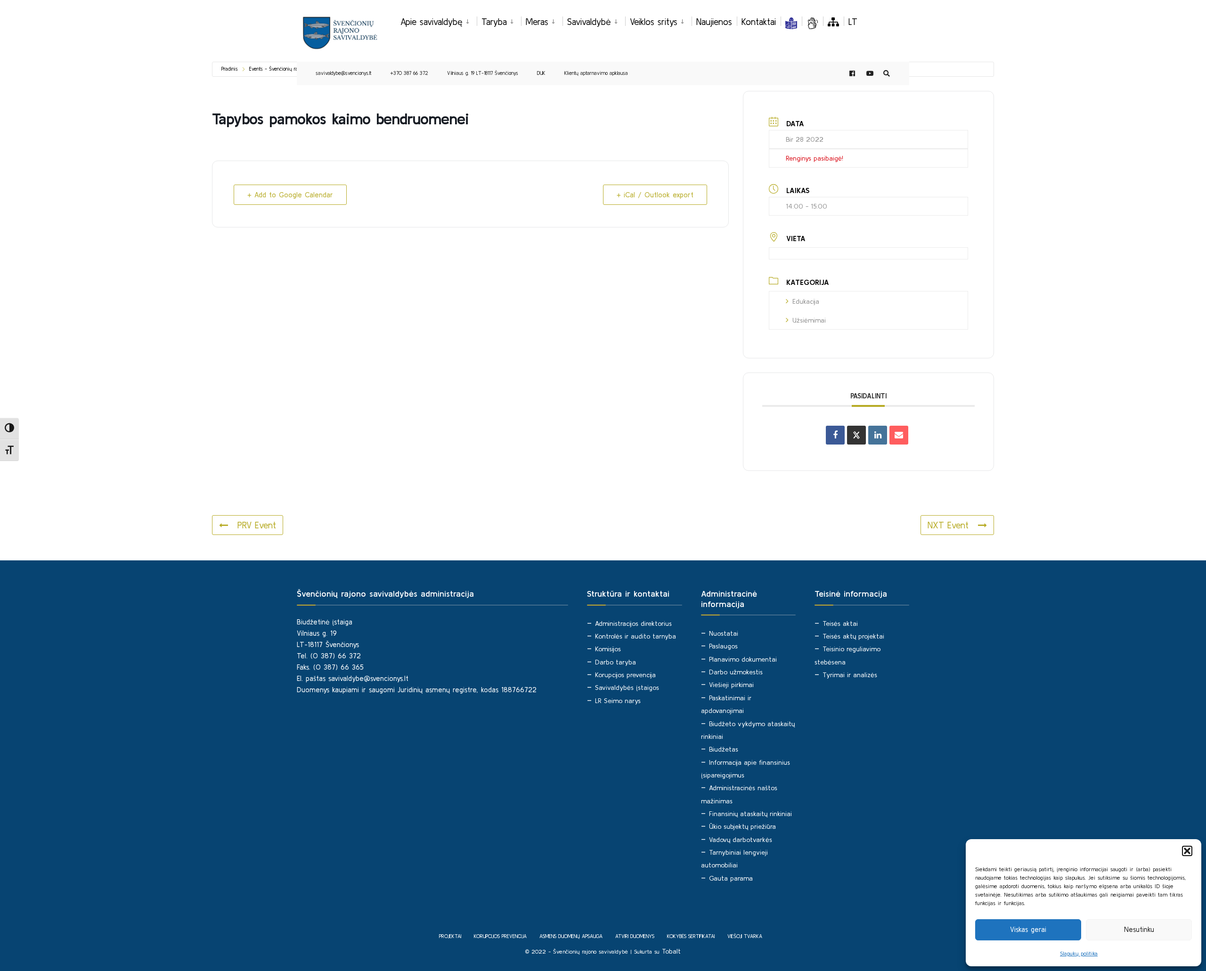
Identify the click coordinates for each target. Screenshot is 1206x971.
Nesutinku (1139, 929)
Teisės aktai (840, 623)
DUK (541, 73)
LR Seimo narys (618, 700)
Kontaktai (759, 21)
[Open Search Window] (886, 73)
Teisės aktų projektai (853, 636)
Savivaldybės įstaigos (627, 687)
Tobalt (671, 951)
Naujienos (714, 21)
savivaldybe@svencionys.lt (343, 73)
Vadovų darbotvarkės (740, 839)
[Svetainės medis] (833, 21)
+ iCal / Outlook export (655, 195)
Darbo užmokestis (736, 672)
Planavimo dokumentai (743, 659)
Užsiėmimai (809, 320)
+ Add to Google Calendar (290, 195)
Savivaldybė (589, 21)
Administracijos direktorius (633, 623)
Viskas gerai (1028, 929)
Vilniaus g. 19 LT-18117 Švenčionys (482, 73)
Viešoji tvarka (744, 936)
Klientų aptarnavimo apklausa (596, 73)
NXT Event (948, 525)
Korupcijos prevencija (625, 675)
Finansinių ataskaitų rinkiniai (750, 813)
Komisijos (608, 649)
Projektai (450, 936)
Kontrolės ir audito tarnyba (635, 636)
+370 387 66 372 (409, 73)
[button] (1187, 851)
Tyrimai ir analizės (850, 675)
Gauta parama (731, 878)
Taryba (494, 21)
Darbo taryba (615, 662)
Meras (537, 21)
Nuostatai (723, 633)
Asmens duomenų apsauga (571, 936)
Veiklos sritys (653, 21)
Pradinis (229, 69)
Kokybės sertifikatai (691, 936)
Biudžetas (723, 749)
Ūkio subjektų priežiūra (742, 826)
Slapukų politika (1079, 953)
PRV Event (256, 525)
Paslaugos (723, 646)
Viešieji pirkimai (731, 684)
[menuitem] (438, 20)
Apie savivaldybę (431, 21)
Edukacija (805, 301)
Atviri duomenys (634, 936)
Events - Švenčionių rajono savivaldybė (291, 69)
